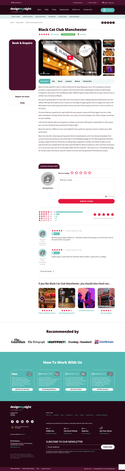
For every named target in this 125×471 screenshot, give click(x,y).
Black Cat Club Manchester (34, 22)
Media (81, 415)
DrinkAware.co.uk (15, 447)
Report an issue (22, 96)
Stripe (23, 434)
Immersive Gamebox (86, 310)
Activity (83, 34)
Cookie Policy (90, 415)
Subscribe (107, 447)
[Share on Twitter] (105, 23)
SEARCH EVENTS (28, 16)
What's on (76, 9)
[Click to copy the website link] (113, 23)
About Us (48, 415)
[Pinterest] (22, 421)
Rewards (56, 415)
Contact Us (69, 415)
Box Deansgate (106, 313)
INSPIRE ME (52, 16)
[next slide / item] (111, 298)
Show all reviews (46, 271)
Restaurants (64, 9)
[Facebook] (12, 421)
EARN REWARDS (74, 16)
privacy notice (91, 451)
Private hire (87, 9)
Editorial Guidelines (101, 415)
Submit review (86, 201)
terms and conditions (78, 451)
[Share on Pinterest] (108, 23)
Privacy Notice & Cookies (28, 468)
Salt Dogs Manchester (67, 313)
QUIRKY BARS (62, 16)
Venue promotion (104, 433)
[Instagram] (17, 421)
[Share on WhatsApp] (111, 23)
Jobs (62, 415)
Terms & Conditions (15, 468)
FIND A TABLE (16, 16)
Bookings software (51, 433)
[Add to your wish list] (99, 42)
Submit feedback (46, 468)
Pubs (46, 9)
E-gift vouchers (86, 433)
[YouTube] (27, 421)
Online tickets (68, 433)
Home (12, 22)
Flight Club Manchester (47, 313)
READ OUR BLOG (41, 16)
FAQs (22, 103)
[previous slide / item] (42, 298)
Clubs (54, 9)
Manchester (20, 22)
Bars (39, 9)
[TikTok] (32, 421)
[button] (49, 34)
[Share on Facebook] (102, 23)
